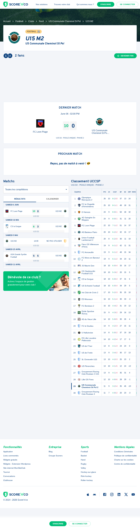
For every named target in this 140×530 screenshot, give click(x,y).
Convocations (9, 476)
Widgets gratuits (10, 460)
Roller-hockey (87, 480)
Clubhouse (8, 480)
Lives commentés (10, 456)
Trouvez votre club (62, 4)
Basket (84, 456)
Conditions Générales (123, 451)
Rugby (83, 464)
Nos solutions (41, 4)
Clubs (31, 21)
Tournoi (6, 472)
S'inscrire (105, 4)
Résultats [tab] (19, 199)
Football (19, 21)
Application (8, 451)
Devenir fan (127, 56)
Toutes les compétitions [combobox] (16, 189)
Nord (41, 21)
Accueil (7, 21)
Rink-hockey (86, 476)
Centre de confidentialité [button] (124, 464)
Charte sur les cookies (123, 460)
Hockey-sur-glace (88, 472)
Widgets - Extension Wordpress (16, 464)
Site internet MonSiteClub (14, 468)
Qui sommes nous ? (85, 4)
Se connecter (127, 4)
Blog (50, 451)
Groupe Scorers (55, 456)
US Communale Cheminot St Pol (65, 21)
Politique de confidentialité (125, 456)
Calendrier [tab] (52, 199)
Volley (83, 468)
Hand (83, 460)
